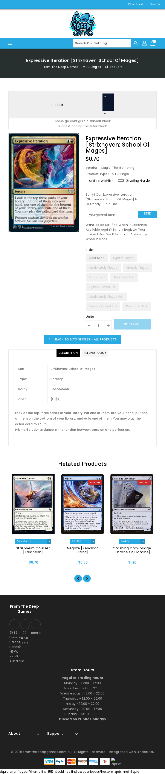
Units (90, 316)
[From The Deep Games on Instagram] (15, 4)
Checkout (135, 4)
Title (89, 250)
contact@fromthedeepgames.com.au (35, 632)
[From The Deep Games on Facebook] (7, 4)
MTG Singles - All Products (102, 67)
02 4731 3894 (24, 637)
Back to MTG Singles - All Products (86, 339)
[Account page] (145, 43)
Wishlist (156, 4)
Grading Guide (138, 180)
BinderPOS (145, 751)
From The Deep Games (60, 67)
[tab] (68, 353)
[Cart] (153, 43)
